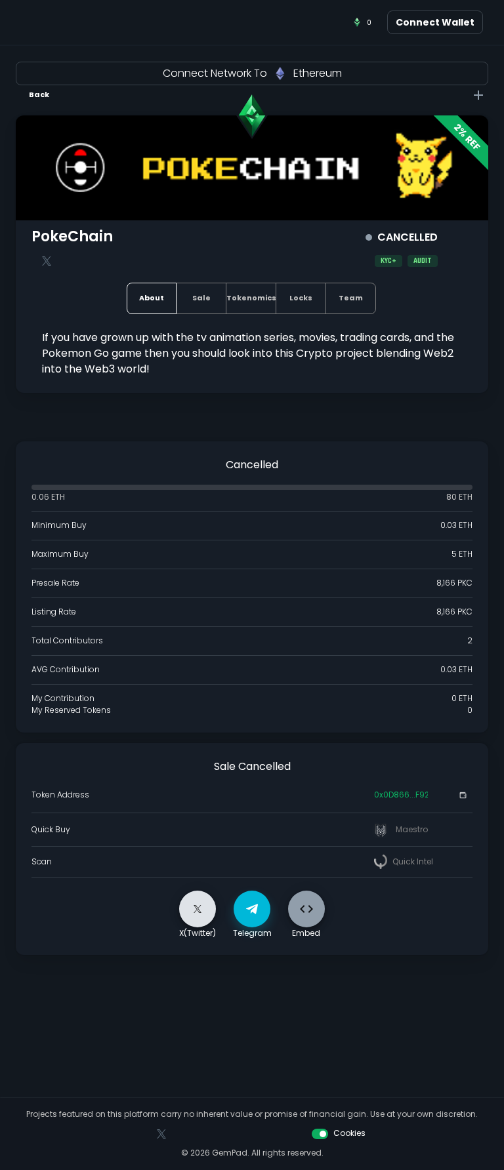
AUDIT (422, 261)
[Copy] (443, 795)
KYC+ (388, 261)
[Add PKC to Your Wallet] (462, 795)
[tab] (152, 298)
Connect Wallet (435, 22)
